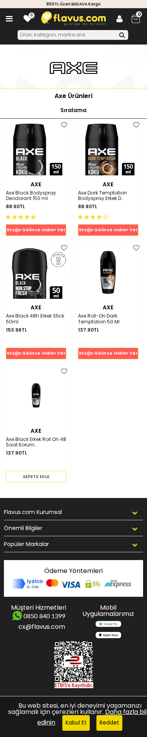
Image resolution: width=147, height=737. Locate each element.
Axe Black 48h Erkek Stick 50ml (35, 319)
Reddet (109, 722)
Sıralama (73, 110)
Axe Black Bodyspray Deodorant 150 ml (31, 196)
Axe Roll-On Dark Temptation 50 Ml (99, 319)
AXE (36, 184)
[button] (21, 216)
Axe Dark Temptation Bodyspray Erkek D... (102, 196)
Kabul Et (76, 722)
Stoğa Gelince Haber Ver (36, 230)
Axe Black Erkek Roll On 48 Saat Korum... (36, 442)
